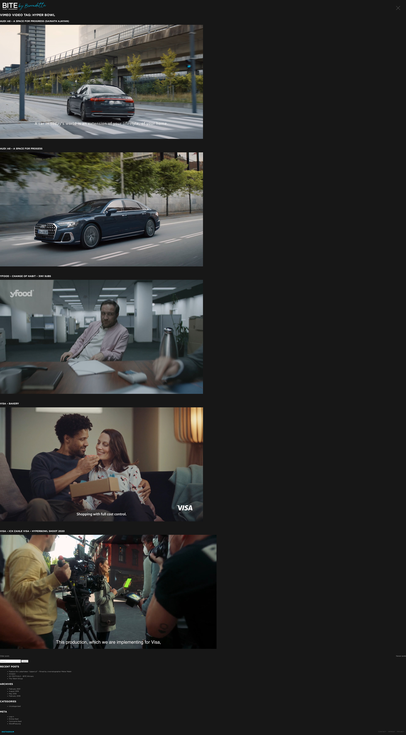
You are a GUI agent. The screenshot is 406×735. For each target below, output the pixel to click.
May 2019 (12, 693)
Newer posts (401, 656)
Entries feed (13, 719)
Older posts (4, 656)
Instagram (8, 732)
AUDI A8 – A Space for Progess (21, 148)
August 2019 (14, 691)
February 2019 (14, 696)
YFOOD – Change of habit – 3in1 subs (25, 276)
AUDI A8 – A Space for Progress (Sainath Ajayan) (34, 21)
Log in (11, 716)
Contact (382, 731)
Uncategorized (15, 706)
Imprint (391, 731)
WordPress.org (15, 723)
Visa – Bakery (9, 403)
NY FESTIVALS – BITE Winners (21, 676)
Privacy (400, 731)
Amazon (12, 674)
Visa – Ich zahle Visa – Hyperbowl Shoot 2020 (32, 531)
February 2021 (14, 689)
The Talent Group (16, 678)
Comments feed (15, 721)
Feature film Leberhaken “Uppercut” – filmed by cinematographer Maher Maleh (40, 671)
